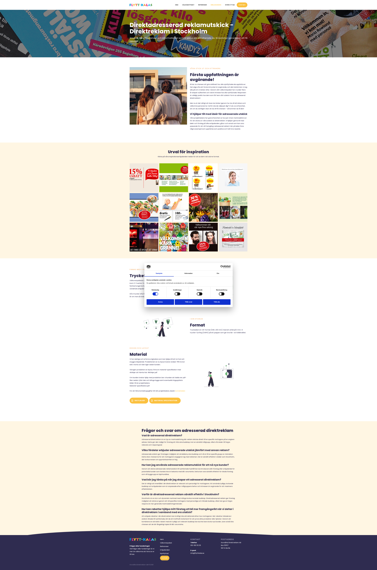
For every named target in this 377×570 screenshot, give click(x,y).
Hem (176, 5)
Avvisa (160, 302)
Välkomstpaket (188, 5)
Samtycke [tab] (159, 273)
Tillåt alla (217, 302)
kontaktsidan (180, 391)
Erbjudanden (216, 5)
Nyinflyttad (230, 5)
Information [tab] (188, 273)
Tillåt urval (188, 302)
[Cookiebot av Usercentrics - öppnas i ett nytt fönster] (222, 266)
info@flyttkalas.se (197, 553)
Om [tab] (218, 273)
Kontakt (242, 5)
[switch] (177, 293)
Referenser (202, 5)
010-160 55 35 (195, 545)
